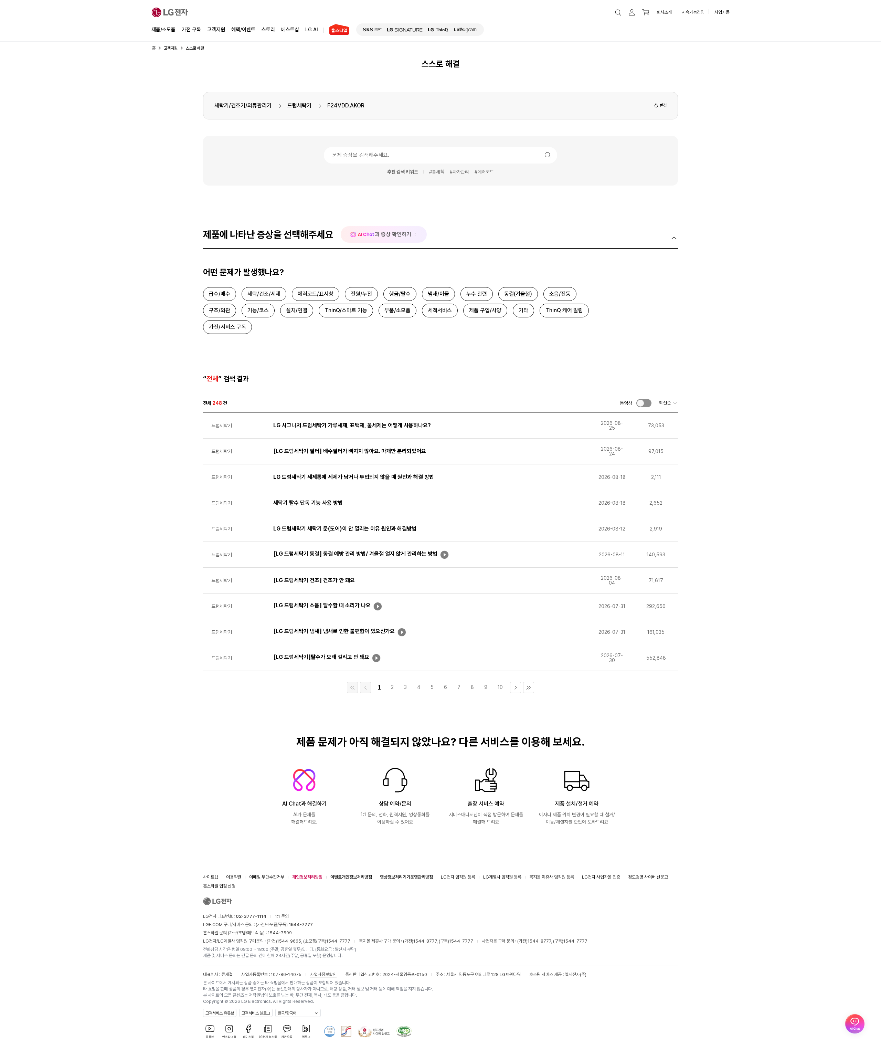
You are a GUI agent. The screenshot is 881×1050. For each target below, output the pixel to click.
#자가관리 (459, 172)
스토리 (268, 30)
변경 (663, 105)
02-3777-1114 (251, 916)
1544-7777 (338, 941)
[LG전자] (169, 12)
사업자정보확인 (323, 974)
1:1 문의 (282, 916)
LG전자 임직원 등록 (458, 877)
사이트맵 (210, 877)
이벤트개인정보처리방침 (351, 877)
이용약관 (233, 877)
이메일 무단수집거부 (266, 877)
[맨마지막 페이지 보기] (528, 687)
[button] (618, 12)
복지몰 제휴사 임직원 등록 (551, 877)
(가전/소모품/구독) (284, 924)
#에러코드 (484, 172)
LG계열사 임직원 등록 (502, 877)
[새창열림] (372, 30)
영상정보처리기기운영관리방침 (406, 877)
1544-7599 (280, 932)
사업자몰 (722, 12)
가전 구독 (191, 30)
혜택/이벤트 (243, 30)
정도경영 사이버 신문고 (648, 877)
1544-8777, (426, 941)
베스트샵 (290, 30)
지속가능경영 (693, 12)
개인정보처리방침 (307, 877)
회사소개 (664, 12)
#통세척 (436, 172)
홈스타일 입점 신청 (219, 886)
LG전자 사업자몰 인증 (601, 877)
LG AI (311, 30)
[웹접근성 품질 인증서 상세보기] (404, 1031)
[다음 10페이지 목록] (515, 687)
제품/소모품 (163, 30)
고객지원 (216, 30)
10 (500, 687)
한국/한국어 (287, 1013)
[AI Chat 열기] (854, 1023)
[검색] (548, 155)
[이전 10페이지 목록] (365, 687)
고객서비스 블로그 (256, 1013)
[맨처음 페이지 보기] (352, 687)
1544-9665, (290, 941)
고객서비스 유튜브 (219, 1013)
